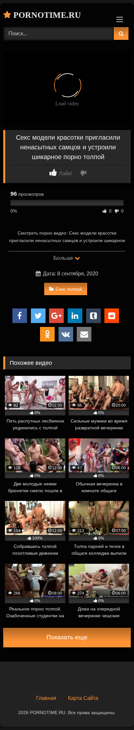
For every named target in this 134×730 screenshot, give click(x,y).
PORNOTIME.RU (46, 15)
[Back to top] (114, 710)
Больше (63, 258)
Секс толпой (69, 289)
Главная (46, 698)
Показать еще (67, 637)
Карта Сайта (83, 698)
